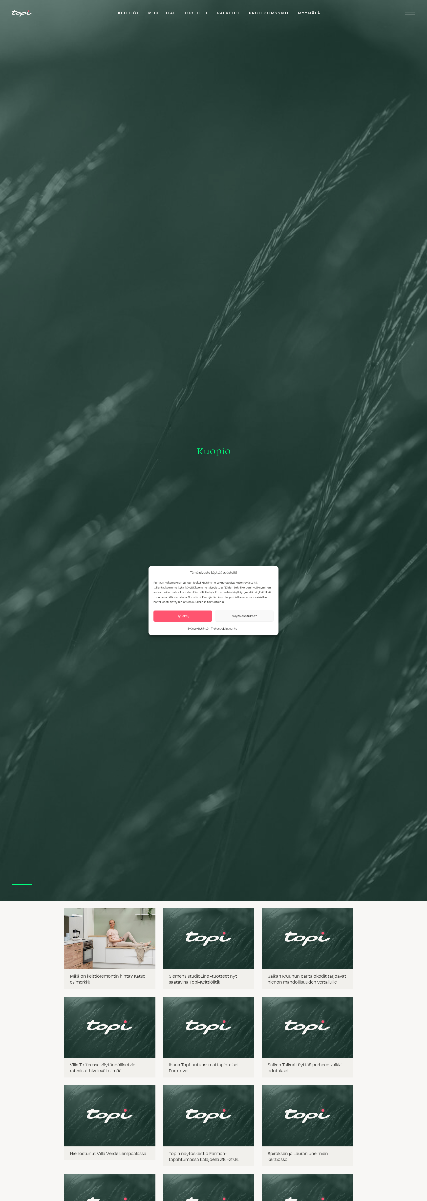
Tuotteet (196, 13)
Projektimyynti (269, 13)
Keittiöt (129, 13)
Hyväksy (182, 615)
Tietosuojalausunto (224, 628)
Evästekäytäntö (198, 628)
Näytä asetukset (244, 615)
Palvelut (228, 13)
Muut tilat (161, 13)
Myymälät (310, 13)
